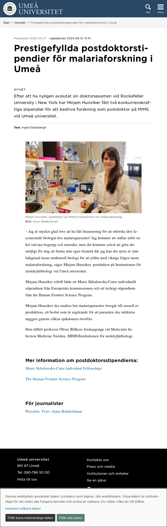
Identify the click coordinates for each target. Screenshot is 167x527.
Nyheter (20, 22)
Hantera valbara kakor (23, 508)
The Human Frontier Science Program (55, 378)
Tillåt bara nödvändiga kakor (30, 518)
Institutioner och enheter (108, 473)
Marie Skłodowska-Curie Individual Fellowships (63, 368)
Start (6, 22)
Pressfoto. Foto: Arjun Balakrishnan (53, 411)
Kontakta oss (98, 460)
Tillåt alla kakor (70, 518)
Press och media (101, 466)
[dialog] (83, 507)
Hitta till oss (27, 479)
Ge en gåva (96, 480)
